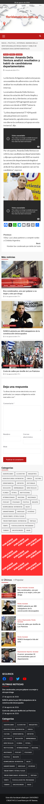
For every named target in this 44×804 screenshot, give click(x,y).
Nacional (21, 497)
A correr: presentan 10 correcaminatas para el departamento (26, 656)
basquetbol (32, 473)
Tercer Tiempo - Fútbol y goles (13, 516)
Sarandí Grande (8, 511)
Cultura (6, 365)
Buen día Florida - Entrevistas (13, 478)
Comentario (8, 403)
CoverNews (21, 800)
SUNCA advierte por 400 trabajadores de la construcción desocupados (28, 608)
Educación (7, 488)
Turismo (6, 530)
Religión (35, 502)
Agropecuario (8, 473)
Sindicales (20, 511)
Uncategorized (17, 530)
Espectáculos (32, 488)
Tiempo (5, 525)
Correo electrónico (28, 435)
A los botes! (20, 473)
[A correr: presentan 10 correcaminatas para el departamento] (8, 655)
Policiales (13, 285)
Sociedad (19, 54)
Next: (24, 245)
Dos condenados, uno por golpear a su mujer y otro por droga (28, 592)
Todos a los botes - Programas (22, 525)
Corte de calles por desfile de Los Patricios (21, 371)
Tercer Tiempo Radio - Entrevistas (14, 521)
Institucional (25, 492)
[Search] (40, 36)
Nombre (6, 434)
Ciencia (29, 478)
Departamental (8, 483)
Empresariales (14, 365)
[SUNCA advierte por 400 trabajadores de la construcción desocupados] (22, 314)
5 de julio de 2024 (10, 70)
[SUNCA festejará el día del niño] (8, 639)
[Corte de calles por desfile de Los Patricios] (22, 354)
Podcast (6, 502)
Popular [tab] (18, 580)
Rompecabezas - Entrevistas (12, 506)
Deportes (20, 483)
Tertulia (33, 521)
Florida (6, 54)
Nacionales (32, 497)
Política (12, 54)
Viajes (28, 530)
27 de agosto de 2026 (11, 296)
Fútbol (14, 492)
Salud (28, 506)
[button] (3, 36)
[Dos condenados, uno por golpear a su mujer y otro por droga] (22, 274)
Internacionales (9, 497)
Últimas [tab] (7, 580)
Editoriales (31, 483)
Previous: (21, 238)
